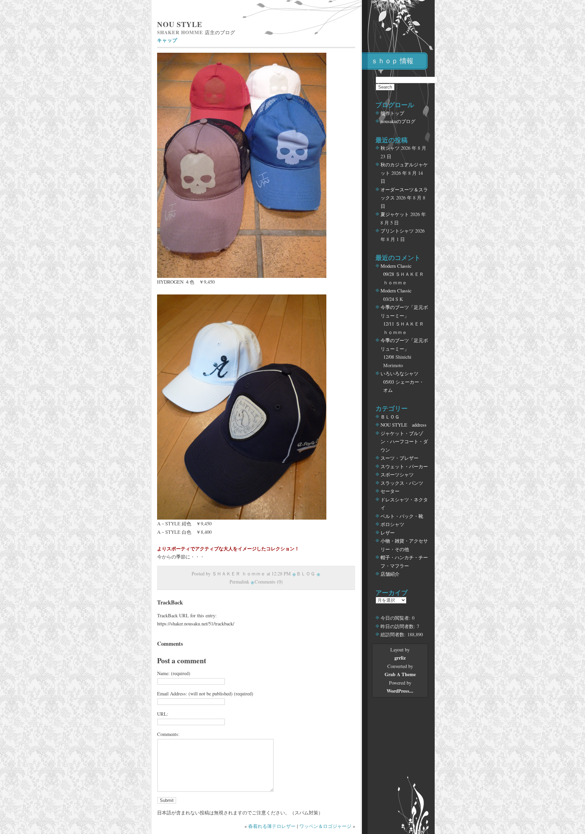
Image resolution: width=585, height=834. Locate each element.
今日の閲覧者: (396, 618)
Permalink (239, 581)
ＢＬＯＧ (305, 573)
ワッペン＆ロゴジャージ (325, 826)
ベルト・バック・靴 (402, 516)
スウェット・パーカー (404, 466)
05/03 (388, 382)
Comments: (168, 734)
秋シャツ (390, 148)
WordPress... (400, 690)
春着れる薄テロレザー (272, 826)
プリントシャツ (397, 231)
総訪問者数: (394, 634)
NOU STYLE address (404, 425)
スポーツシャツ (397, 474)
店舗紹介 (390, 574)
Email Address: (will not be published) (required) (205, 693)
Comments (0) (269, 581)
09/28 (388, 274)
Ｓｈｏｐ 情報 (392, 60)
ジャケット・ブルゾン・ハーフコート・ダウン (404, 441)
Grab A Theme (400, 674)
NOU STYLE (179, 24)
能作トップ (392, 113)
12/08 (388, 357)
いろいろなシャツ (399, 373)
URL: (162, 714)
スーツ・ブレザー (399, 458)
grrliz (400, 657)
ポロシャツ (392, 524)
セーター (390, 491)
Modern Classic (396, 266)
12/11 (388, 323)
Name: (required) (173, 673)
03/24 (388, 299)
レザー (388, 532)
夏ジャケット (395, 214)
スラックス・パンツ (402, 483)
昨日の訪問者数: (399, 626)
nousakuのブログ (398, 121)
